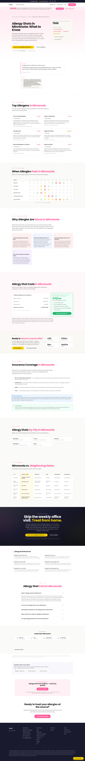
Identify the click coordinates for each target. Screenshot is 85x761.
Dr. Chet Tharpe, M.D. (22, 50)
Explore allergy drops (69, 8)
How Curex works (43, 671)
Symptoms (39, 737)
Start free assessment (61, 313)
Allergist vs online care (19, 671)
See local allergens (40, 47)
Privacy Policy (67, 730)
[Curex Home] (12, 5)
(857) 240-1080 (20, 4)
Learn (13, 16)
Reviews (38, 741)
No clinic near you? (32, 671)
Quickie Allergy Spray (27, 737)
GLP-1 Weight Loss (26, 735)
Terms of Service (67, 732)
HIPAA (65, 733)
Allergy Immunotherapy (27, 730)
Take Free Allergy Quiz (42, 716)
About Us (52, 730)
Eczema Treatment (27, 733)
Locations (29, 16)
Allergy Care (53, 4)
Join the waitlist (60, 8)
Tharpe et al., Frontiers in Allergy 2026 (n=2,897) (31, 87)
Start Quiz (72, 4)
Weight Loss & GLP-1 (41, 735)
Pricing (38, 739)
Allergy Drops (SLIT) (26, 732)
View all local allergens (58, 36)
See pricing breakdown (31, 348)
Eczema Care (60, 4)
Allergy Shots (23, 16)
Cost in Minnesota (57, 39)
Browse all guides (54, 535)
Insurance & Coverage (41, 733)
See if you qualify (42, 689)
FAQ (37, 743)
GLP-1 (65, 4)
